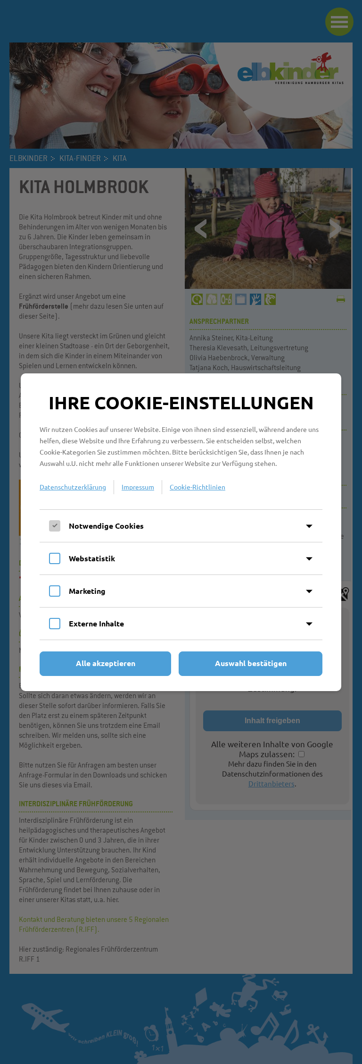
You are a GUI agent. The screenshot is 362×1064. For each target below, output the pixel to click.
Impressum (138, 486)
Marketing (87, 591)
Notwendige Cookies (106, 526)
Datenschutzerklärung (73, 486)
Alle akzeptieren (105, 663)
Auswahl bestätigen (251, 663)
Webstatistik (92, 558)
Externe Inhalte (96, 623)
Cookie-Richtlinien (197, 486)
